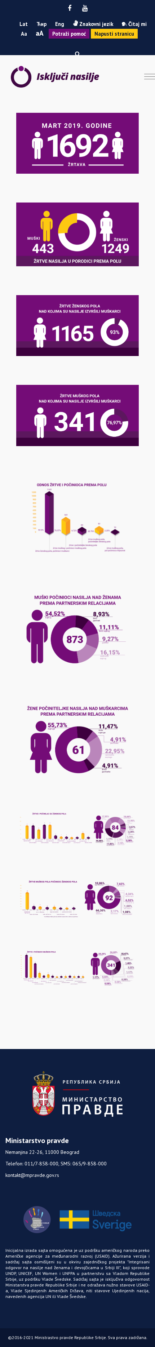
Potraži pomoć (69, 33)
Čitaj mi (137, 24)
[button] (77, 53)
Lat (23, 24)
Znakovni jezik (95, 24)
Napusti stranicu (114, 33)
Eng (59, 24)
